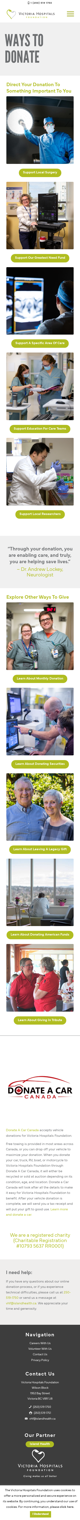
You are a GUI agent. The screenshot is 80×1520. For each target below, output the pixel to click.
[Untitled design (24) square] (40, 130)
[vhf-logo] (33, 14)
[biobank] (40, 471)
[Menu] (68, 14)
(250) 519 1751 (42, 1413)
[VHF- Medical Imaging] (40, 301)
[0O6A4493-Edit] (40, 721)
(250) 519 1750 (42, 1407)
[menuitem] (68, 14)
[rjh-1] (40, 892)
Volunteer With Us (40, 1349)
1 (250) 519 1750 (41, 3)
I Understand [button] (40, 1514)
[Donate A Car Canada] (40, 1086)
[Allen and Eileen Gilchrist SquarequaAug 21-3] (40, 807)
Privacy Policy (40, 1360)
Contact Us (40, 1354)
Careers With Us (40, 1343)
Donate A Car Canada (22, 1130)
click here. (67, 1507)
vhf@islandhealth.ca (21, 1303)
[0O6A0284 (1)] (40, 636)
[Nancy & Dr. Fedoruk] (40, 978)
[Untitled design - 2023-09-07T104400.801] (40, 386)
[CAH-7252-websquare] (40, 215)
